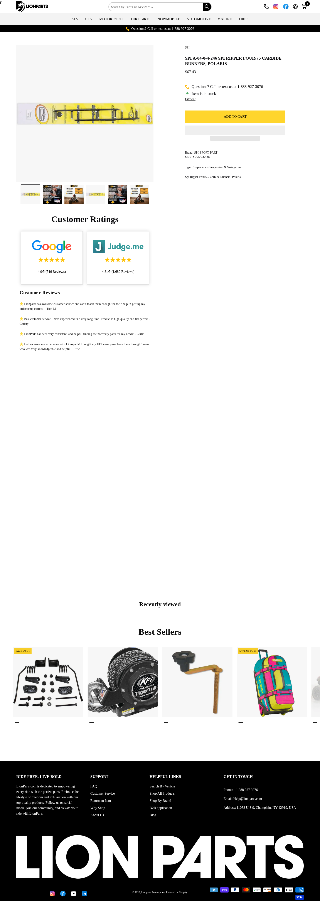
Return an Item (100, 800)
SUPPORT (99, 776)
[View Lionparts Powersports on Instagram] (276, 7)
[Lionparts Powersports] (32, 6)
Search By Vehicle (162, 786)
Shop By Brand (160, 800)
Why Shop (97, 808)
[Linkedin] (83, 893)
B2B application (161, 808)
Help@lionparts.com (247, 799)
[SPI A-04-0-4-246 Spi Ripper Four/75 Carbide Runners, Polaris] (30, 194)
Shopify (183, 892)
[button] (75, 19)
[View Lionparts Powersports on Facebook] (286, 7)
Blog (153, 815)
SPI (187, 47)
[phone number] (266, 6)
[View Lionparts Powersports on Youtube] (72, 893)
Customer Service (102, 793)
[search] (207, 7)
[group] (160, 685)
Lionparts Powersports (153, 892)
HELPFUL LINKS (165, 776)
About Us (97, 815)
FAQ (93, 786)
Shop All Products (162, 793)
